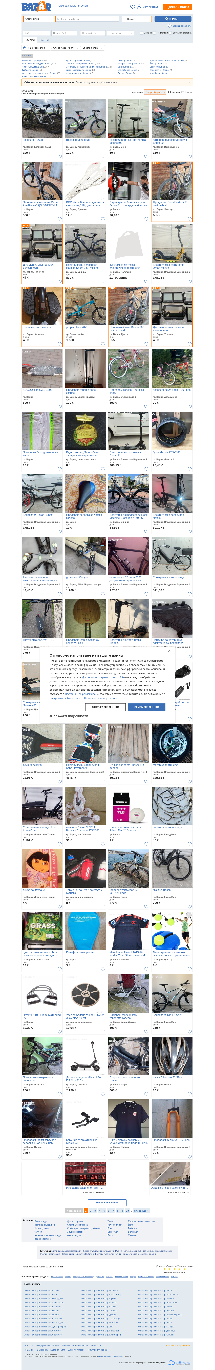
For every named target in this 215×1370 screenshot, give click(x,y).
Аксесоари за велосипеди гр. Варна (41, 73)
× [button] (169, 651)
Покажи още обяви (107, 1202)
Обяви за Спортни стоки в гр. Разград (156, 1311)
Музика (118, 1251)
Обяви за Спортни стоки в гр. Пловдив (99, 1290)
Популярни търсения (97, 1350)
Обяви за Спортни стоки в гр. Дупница (156, 1331)
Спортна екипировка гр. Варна (83, 64)
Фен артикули (74, 1235)
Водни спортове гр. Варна (36, 76)
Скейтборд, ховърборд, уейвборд (84, 1228)
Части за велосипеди (45, 1225)
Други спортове (75, 1221)
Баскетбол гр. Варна (129, 70)
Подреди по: (137, 92)
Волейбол (133, 1232)
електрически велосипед (83, 1277)
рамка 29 (100, 1277)
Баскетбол (113, 1232)
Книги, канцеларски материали (66, 1251)
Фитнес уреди (41, 1228)
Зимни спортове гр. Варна (80, 70)
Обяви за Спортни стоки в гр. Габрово (99, 1302)
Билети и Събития (85, 1254)
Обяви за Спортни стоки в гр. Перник (41, 1311)
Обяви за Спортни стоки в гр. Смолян (156, 1335)
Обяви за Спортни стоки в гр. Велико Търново (160, 1315)
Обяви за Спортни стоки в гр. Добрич (98, 1315)
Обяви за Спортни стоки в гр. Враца (155, 1319)
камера (174, 1277)
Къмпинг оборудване (50, 1254)
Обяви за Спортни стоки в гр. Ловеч (155, 1323)
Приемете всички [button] (146, 707)
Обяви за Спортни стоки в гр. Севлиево (43, 1335)
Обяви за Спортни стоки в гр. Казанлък (42, 1306)
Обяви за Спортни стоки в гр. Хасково (99, 1311)
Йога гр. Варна (158, 64)
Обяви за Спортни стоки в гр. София (41, 1290)
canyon (133, 1277)
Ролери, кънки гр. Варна (131, 64)
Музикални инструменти (102, 1251)
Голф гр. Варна (126, 73)
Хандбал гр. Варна (160, 73)
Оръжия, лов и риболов (135, 1251)
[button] (69, 716)
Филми (85, 1251)
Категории (27, 55)
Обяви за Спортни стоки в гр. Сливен (99, 1306)
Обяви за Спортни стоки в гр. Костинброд (101, 1335)
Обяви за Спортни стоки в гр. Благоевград (158, 1294)
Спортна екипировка (77, 1225)
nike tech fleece (162, 1277)
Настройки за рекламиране (82, 693)
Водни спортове (42, 1239)
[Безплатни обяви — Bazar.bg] (36, 7)
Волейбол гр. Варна (161, 70)
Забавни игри (68, 1254)
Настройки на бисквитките (66, 698)
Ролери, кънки (115, 1225)
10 (127, 1210)
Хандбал (132, 1235)
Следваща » (141, 1210)
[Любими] (133, 7)
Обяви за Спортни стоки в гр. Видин (155, 1306)
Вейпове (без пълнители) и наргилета (113, 1254)
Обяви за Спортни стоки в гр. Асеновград (43, 1302)
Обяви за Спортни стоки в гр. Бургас (155, 1290)
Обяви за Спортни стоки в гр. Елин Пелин (158, 1302)
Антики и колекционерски (159, 1251)
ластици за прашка (146, 1277)
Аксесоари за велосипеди (47, 1235)
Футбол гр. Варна (32, 70)
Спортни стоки (90, 47)
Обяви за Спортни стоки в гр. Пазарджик (43, 1298)
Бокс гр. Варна (127, 67)
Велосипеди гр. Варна (34, 60)
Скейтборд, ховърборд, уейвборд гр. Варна (89, 67)
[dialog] (107, 685)
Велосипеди (40, 1221)
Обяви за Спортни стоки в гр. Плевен (156, 1298)
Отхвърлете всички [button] (105, 707)
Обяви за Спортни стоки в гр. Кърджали (43, 1319)
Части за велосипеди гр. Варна (39, 64)
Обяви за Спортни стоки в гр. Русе (40, 1294)
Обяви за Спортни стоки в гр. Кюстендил (43, 1323)
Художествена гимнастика (141, 1221)
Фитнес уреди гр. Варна (35, 67)
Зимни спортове (75, 1232)
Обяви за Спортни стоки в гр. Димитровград (45, 1327)
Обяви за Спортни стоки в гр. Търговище (100, 1319)
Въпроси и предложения (178, 1345)
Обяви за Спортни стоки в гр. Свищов (156, 1327)
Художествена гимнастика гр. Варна (168, 60)
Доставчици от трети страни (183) (103, 677)
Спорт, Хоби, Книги (64, 47)
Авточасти (96, 1345)
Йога (130, 1225)
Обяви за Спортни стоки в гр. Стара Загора (101, 1294)
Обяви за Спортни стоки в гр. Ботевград (100, 1331)
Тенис (110, 1221)
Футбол (38, 1232)
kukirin (68, 1277)
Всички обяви (38, 47)
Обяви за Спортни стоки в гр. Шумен (98, 1298)
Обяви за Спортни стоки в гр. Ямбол (41, 1315)
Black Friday (42, 1350)
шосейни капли (121, 1277)
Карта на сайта (57, 1350)
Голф (110, 1235)
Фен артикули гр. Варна (79, 73)
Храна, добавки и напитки (145, 1254)
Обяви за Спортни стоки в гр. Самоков (42, 1331)
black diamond (57, 1277)
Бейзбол (132, 1228)
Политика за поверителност (101, 698)
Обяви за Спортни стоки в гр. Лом (97, 1327)
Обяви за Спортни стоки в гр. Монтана (99, 1323)
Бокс (110, 1228)
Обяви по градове (76, 1350)
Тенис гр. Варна (127, 60)
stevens (109, 1277)
